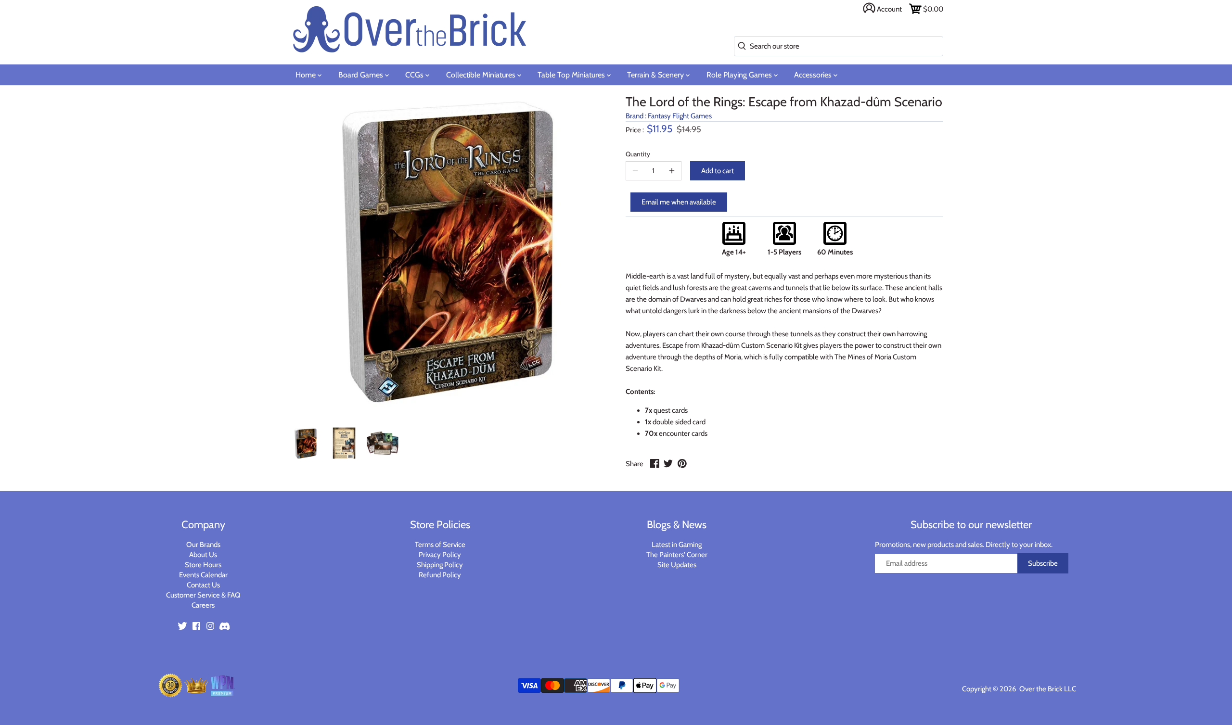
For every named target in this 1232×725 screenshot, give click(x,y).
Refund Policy (440, 575)
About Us (203, 554)
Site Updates (676, 564)
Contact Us (203, 585)
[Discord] (224, 625)
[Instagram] (210, 625)
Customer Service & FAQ (203, 595)
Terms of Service (440, 544)
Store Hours (203, 564)
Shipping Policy (440, 564)
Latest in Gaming (677, 544)
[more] (672, 171)
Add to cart (717, 170)
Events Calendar (203, 575)
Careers (203, 605)
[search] (740, 46)
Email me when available (679, 202)
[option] (305, 443)
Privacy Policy (440, 554)
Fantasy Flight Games (680, 116)
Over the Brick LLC (1047, 689)
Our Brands (203, 544)
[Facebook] (196, 625)
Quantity (638, 154)
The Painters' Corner (676, 554)
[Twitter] (182, 625)
